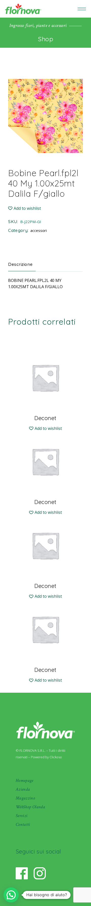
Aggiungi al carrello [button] (45, 418)
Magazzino (25, 798)
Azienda (23, 789)
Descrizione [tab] (20, 264)
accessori (38, 230)
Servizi (22, 816)
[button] (24, 208)
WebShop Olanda (30, 807)
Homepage (24, 780)
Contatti (23, 824)
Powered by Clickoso (46, 757)
